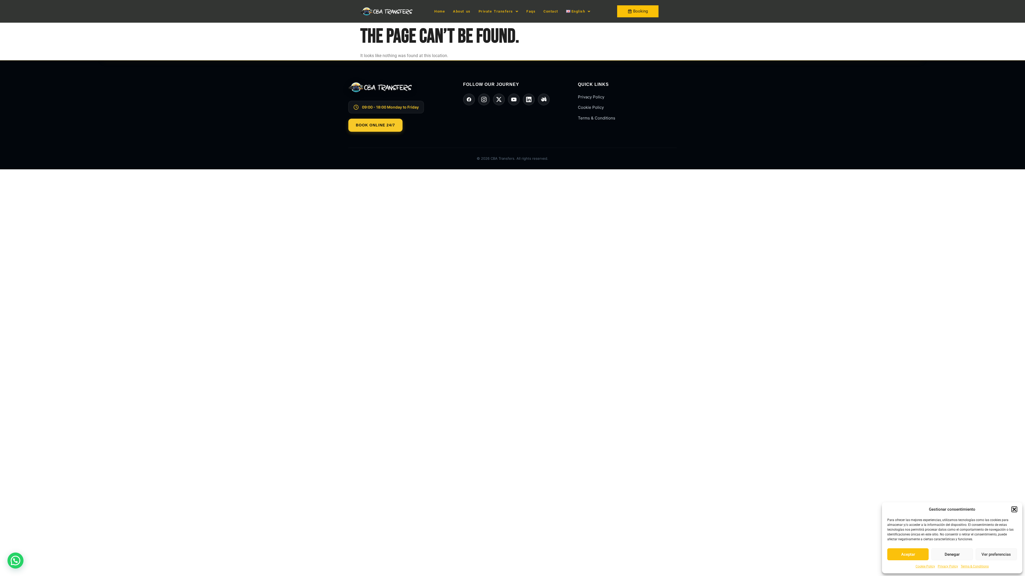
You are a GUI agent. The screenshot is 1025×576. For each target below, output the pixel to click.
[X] (499, 99)
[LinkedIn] (529, 99)
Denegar (952, 554)
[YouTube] (514, 99)
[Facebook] (469, 99)
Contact (550, 11)
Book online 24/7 (375, 125)
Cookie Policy (925, 566)
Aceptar (908, 554)
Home (439, 11)
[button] (1014, 509)
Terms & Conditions (975, 566)
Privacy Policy (948, 566)
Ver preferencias (996, 554)
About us (462, 11)
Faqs (530, 11)
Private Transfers (496, 11)
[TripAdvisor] (544, 99)
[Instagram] (484, 99)
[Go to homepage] (397, 91)
